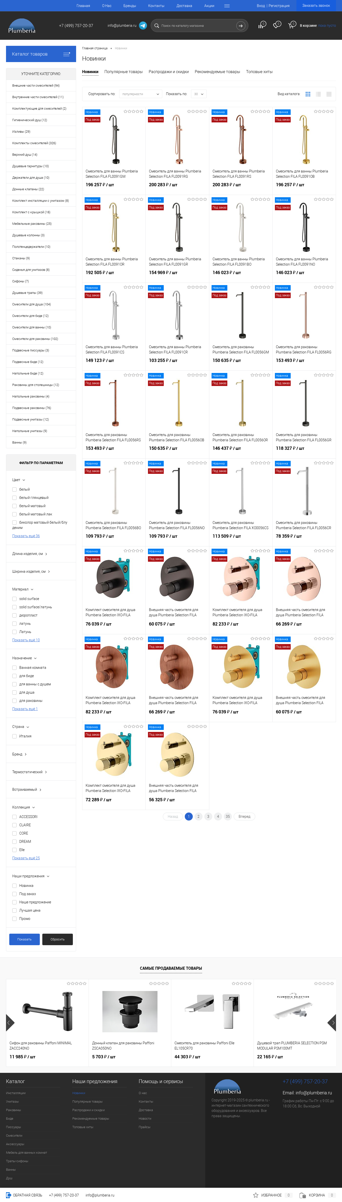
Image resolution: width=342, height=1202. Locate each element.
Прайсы (144, 1127)
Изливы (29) (21, 131)
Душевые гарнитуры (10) (30, 166)
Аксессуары (15, 1144)
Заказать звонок (316, 6)
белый (24, 489)
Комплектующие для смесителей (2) (39, 108)
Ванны (11, 1169)
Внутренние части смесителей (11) (38, 97)
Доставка (184, 6)
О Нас (106, 6)
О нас (143, 1093)
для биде (26, 676)
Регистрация (279, 6)
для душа (27, 692)
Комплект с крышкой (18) (31, 212)
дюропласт (28, 615)
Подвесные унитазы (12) (30, 419)
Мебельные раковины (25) (32, 224)
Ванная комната (32, 668)
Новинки (90, 71)
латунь (25, 624)
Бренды (129, 6)
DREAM (25, 842)
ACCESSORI (28, 817)
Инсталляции (16, 1093)
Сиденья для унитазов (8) (31, 270)
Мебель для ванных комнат (26, 1152)
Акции (209, 6)
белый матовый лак (35, 514)
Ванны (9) (19, 442)
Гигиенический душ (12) (29, 120)
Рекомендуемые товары (217, 71)
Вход (261, 6)
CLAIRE (25, 825)
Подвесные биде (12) (27, 362)
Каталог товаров (30, 54)
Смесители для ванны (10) (31, 327)
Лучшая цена (30, 910)
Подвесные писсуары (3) (30, 350)
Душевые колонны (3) (28, 235)
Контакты (156, 6)
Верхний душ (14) (24, 154)
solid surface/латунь (35, 607)
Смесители (14, 1135)
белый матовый (32, 506)
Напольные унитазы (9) (29, 431)
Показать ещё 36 (26, 536)
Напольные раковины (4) (30, 396)
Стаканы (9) (21, 258)
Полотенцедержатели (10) (31, 247)
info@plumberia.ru (314, 1092)
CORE (23, 833)
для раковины (31, 701)
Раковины (13, 1110)
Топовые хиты (259, 71)
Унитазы (12, 1101)
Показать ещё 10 (26, 640)
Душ (9, 1178)
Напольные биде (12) (27, 373)
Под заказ (27, 894)
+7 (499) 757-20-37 (64, 1195)
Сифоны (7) (20, 281)
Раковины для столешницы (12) (35, 385)
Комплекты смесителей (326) (34, 143)
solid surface (29, 599)
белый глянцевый (34, 498)
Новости (145, 1118)
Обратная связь (27, 1195)
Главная (83, 6)
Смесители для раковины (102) (35, 339)
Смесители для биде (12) (30, 316)
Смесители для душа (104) (31, 304)
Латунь (25, 632)
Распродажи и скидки (169, 71)
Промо (24, 919)
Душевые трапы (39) (27, 293)
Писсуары (13, 1127)
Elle (22, 850)
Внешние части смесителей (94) (36, 85)
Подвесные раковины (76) (31, 408)
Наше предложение (35, 902)
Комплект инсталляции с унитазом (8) (40, 201)
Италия (25, 736)
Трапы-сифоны (17, 1161)
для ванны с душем (35, 684)
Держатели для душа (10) (30, 177)
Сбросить (58, 939)
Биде (9, 1118)
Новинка (26, 886)
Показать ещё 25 (26, 858)
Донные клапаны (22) (28, 189)
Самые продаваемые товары (171, 968)
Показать (24, 939)
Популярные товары (123, 71)
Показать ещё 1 (25, 709)
